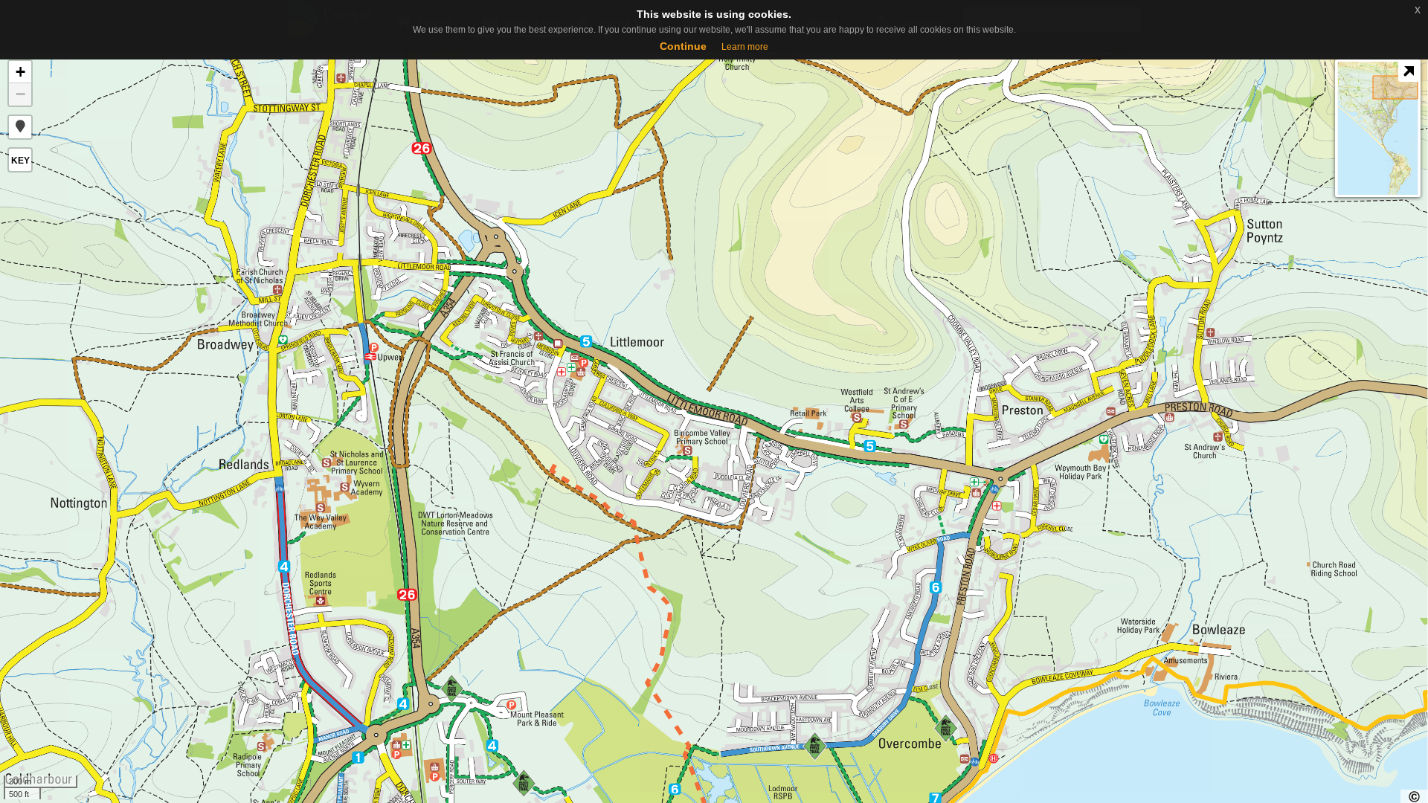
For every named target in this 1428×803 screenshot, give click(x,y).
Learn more (744, 47)
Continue (683, 46)
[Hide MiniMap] (1408, 72)
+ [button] (20, 71)
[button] (20, 127)
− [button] (20, 94)
